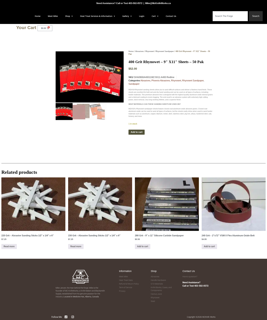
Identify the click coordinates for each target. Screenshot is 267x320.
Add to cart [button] (142, 246)
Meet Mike (53, 16)
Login (141, 16)
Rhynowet (149, 51)
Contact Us (171, 16)
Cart (154, 16)
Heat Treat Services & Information (96, 16)
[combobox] (230, 16)
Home (37, 16)
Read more (9, 246)
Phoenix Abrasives (160, 80)
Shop (67, 16)
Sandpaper (133, 84)
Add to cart (136, 132)
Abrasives (139, 51)
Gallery (125, 16)
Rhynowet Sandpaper (164, 51)
